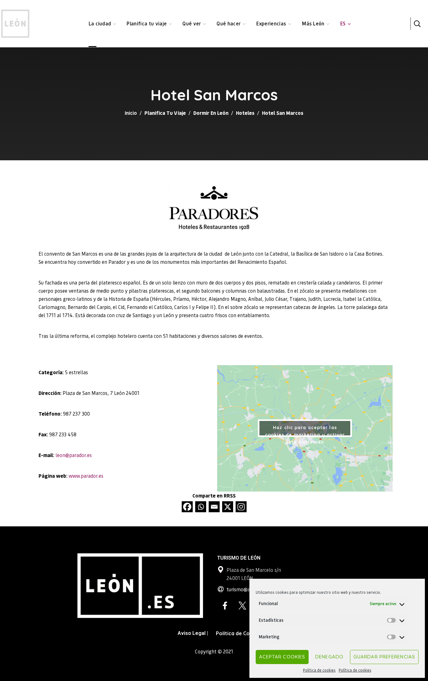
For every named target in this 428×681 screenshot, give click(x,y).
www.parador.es (86, 475)
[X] (228, 507)
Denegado (329, 657)
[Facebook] (187, 507)
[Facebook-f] (225, 606)
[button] (417, 23)
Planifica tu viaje (165, 112)
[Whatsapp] (201, 507)
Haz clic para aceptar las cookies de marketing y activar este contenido (305, 431)
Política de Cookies (239, 633)
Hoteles (245, 112)
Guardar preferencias (384, 657)
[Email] (214, 507)
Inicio (131, 112)
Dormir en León (210, 112)
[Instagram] (241, 507)
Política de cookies (319, 670)
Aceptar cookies (282, 657)
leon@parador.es (73, 455)
